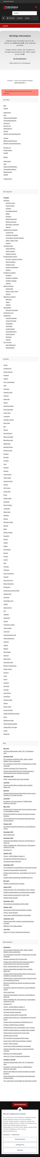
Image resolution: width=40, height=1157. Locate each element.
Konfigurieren (20, 1144)
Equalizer (8, 216)
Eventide (6, 457)
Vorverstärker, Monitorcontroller (15, 238)
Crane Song (7, 413)
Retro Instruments (9, 584)
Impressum (6, 1134)
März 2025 (7, 806)
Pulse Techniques (9, 573)
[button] (31, 7)
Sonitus (6, 604)
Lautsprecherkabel (11, 318)
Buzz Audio (7, 423)
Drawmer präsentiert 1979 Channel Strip (15, 768)
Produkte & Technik (9, 1059)
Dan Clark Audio (8, 409)
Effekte (8, 214)
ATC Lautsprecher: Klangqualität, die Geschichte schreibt (20, 867)
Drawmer (6, 683)
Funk (5, 464)
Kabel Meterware (11, 345)
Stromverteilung (10, 334)
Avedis (5, 365)
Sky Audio (6, 597)
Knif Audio (6, 502)
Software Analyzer (11, 254)
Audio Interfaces (10, 248)
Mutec (5, 529)
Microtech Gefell (8, 522)
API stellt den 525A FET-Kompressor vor (15, 859)
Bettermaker (7, 444)
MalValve (6, 515)
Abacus (6, 402)
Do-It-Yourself (7, 342)
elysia (5, 676)
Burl (5, 426)
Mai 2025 (6, 790)
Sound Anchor (8, 608)
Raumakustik (7, 307)
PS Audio (6, 566)
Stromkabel (9, 326)
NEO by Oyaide (8, 532)
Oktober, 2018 (8, 907)
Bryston (6, 430)
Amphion (6, 396)
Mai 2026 (6, 748)
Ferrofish (6, 461)
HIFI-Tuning (7, 488)
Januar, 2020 (7, 887)
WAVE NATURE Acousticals (12, 713)
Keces (5, 495)
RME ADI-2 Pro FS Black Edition (13, 926)
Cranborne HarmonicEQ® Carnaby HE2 (15, 870)
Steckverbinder (10, 347)
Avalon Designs (8, 372)
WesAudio (6, 734)
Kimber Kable (7, 498)
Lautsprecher (9, 232)
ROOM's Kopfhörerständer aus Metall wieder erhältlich (19, 892)
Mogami (6, 526)
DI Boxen (8, 208)
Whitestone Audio (9, 720)
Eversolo (6, 454)
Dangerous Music (9, 406)
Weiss (5, 717)
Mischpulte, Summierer (12, 224)
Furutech (6, 467)
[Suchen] (34, 13)
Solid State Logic (8, 601)
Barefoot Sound (8, 447)
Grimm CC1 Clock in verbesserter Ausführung (17, 932)
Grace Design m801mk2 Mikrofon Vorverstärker (17, 915)
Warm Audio (7, 652)
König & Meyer (8, 505)
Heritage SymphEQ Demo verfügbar (14, 883)
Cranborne (7, 416)
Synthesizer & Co (9, 313)
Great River (7, 696)
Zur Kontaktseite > (20, 59)
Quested (6, 577)
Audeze (6, 379)
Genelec (6, 471)
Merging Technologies (10, 666)
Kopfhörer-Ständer (11, 281)
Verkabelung (7, 315)
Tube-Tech (7, 631)
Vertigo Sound (8, 669)
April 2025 (7, 798)
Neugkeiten (7, 947)
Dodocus (6, 655)
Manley (6, 703)
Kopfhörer (9, 275)
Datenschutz (15, 1134)
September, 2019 (9, 901)
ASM (5, 385)
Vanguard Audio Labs (10, 635)
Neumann (6, 536)
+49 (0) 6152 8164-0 (8, 1)
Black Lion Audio (8, 437)
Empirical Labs (8, 450)
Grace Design (8, 474)
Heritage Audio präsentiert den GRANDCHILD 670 (18, 877)
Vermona (6, 642)
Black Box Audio (8, 440)
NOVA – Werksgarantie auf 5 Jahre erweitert (16, 779)
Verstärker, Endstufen (12, 235)
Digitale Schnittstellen (12, 267)
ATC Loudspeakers (9, 382)
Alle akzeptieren (20, 1139)
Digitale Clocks (10, 265)
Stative (8, 302)
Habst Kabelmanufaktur (10, 724)
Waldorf (6, 648)
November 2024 (8, 838)
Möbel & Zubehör (9, 286)
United (5, 730)
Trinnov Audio (8, 628)
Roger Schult (7, 707)
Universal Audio (8, 710)
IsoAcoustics (7, 491)
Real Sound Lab (8, 580)
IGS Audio (6, 686)
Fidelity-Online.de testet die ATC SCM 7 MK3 (16, 895)
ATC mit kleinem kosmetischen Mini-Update (16, 904)
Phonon (6, 553)
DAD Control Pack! (9, 835)
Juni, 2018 (7, 929)
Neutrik (6, 539)
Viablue (6, 645)
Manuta (6, 519)
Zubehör (8, 227)
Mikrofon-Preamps (11, 222)
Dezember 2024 (8, 832)
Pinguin (6, 556)
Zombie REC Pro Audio (10, 727)
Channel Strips (10, 206)
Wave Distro (7, 659)
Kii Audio (6, 690)
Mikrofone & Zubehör (10, 297)
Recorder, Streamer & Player (14, 259)
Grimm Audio (7, 478)
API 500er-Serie (10, 203)
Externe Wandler (10, 262)
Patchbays (9, 337)
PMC (5, 563)
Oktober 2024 (8, 853)
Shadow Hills (7, 594)
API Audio (6, 389)
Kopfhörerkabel (10, 329)
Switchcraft (7, 618)
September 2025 (9, 776)
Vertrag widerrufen (20, 1104)
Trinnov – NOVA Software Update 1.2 (14, 856)
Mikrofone (9, 299)
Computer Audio (8, 246)
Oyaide (6, 543)
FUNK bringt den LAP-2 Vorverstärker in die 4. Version (19, 890)
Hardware (6, 200)
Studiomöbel (9, 289)
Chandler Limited (9, 420)
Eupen (5, 679)
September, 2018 (9, 919)
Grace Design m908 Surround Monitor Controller (18, 910)
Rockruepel (7, 587)
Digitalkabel (9, 323)
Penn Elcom (7, 549)
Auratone (6, 375)
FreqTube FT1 (8, 850)
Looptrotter (7, 508)
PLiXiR (6, 560)
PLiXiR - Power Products (11, 912)
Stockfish (6, 614)
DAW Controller (10, 251)
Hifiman (6, 484)
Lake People (7, 693)
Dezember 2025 (8, 756)
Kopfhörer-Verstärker (12, 278)
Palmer (6, 546)
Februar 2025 (8, 824)
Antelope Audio (8, 392)
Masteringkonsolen (11, 219)
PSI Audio (6, 570)
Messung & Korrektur (12, 310)
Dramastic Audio (8, 662)
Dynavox (6, 672)
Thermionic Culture (9, 625)
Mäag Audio (7, 512)
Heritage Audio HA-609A (11, 898)
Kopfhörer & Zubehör (10, 273)
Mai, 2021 (6, 881)
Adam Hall (7, 399)
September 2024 (9, 865)
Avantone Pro (7, 368)
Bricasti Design (8, 433)
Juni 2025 (6, 782)
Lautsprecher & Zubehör (11, 230)
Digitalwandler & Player (10, 256)
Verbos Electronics (9, 638)
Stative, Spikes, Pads (12, 240)
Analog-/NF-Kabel (11, 321)
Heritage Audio (8, 700)
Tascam (6, 621)
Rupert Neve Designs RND (11, 590)
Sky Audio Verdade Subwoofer (12, 861)
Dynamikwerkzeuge (11, 211)
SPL (5, 611)
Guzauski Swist (8, 481)
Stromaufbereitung (11, 331)
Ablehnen (20, 1150)
